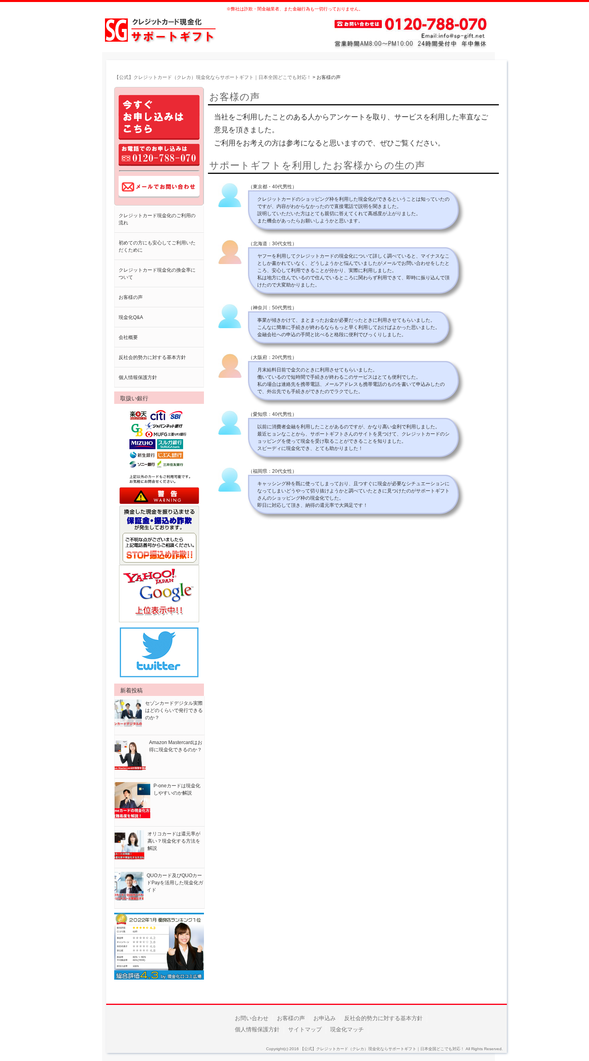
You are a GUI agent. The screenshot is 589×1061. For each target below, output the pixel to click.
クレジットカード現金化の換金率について (157, 273)
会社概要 (128, 337)
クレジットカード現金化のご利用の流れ (157, 219)
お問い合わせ (251, 1018)
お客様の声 (131, 297)
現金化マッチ (347, 1029)
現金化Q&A (131, 317)
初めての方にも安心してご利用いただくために (157, 246)
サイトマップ (305, 1029)
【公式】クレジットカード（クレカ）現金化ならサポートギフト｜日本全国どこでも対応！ (382, 1049)
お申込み (324, 1018)
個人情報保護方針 (138, 377)
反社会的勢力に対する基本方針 (152, 357)
